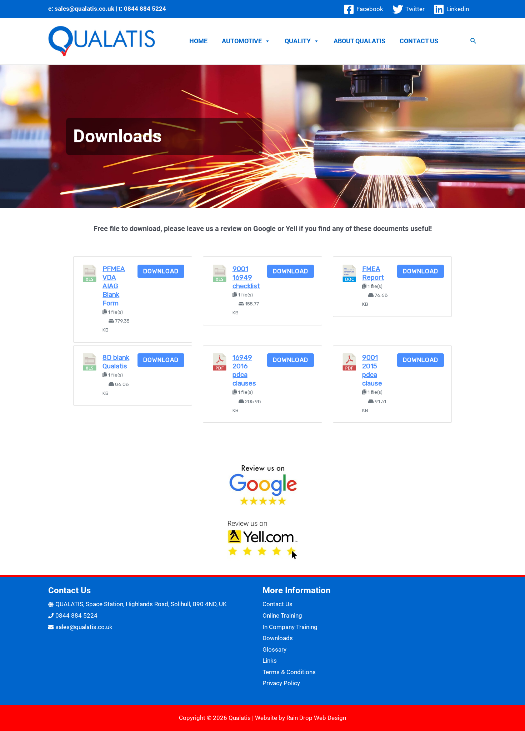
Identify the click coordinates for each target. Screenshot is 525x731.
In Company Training (290, 627)
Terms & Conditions (289, 672)
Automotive (242, 41)
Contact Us (419, 41)
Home (198, 41)
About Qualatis (359, 41)
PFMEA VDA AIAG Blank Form (113, 286)
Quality (298, 41)
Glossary (274, 649)
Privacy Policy (281, 683)
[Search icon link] (473, 41)
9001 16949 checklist (246, 277)
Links (269, 660)
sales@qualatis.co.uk (84, 8)
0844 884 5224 (145, 8)
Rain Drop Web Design (316, 717)
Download (161, 271)
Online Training (282, 615)
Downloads (277, 638)
